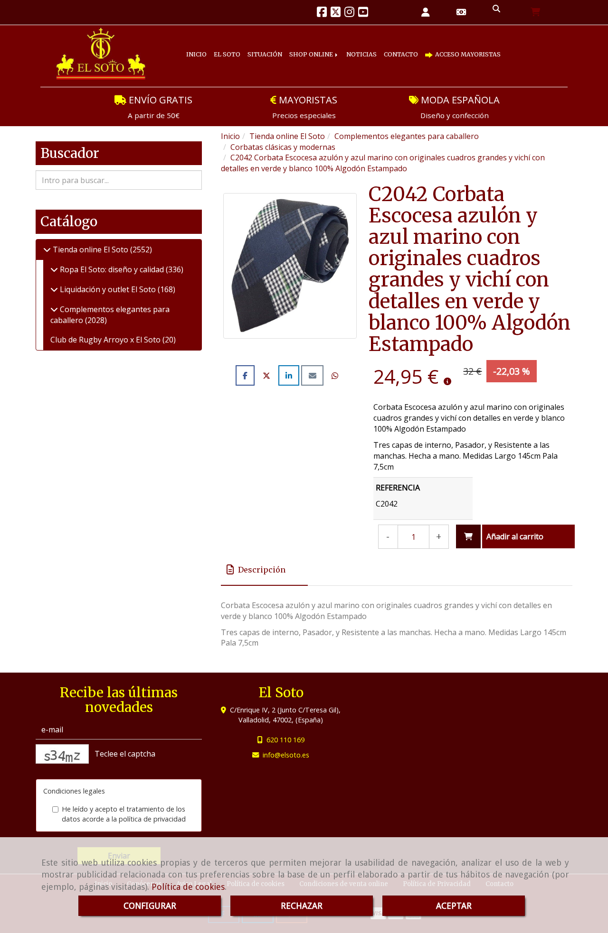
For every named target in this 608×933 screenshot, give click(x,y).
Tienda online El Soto (90, 249)
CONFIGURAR (150, 906)
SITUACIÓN (281, 47)
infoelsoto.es (286, 754)
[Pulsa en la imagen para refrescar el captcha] (62, 754)
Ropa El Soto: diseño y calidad (112, 269)
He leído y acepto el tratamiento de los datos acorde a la (124, 813)
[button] (425, 12)
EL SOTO (236, 47)
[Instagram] (349, 13)
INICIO (199, 47)
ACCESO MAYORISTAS (235, 62)
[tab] (264, 570)
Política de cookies (188, 887)
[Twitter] (336, 13)
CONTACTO (440, 47)
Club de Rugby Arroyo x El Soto (106, 339)
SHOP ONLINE (336, 47)
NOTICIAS (392, 47)
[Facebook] (322, 13)
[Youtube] (363, 13)
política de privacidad (152, 818)
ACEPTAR (454, 906)
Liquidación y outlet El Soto (108, 289)
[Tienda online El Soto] (47, 249)
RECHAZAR (302, 906)
